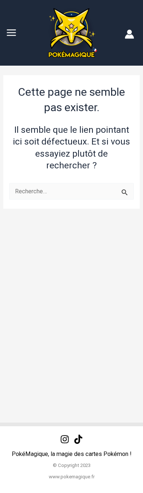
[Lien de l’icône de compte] (129, 34)
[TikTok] (78, 439)
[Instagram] (64, 439)
